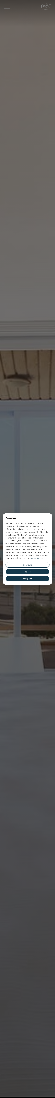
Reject (27, 572)
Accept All (27, 579)
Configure (27, 565)
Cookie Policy (36, 558)
